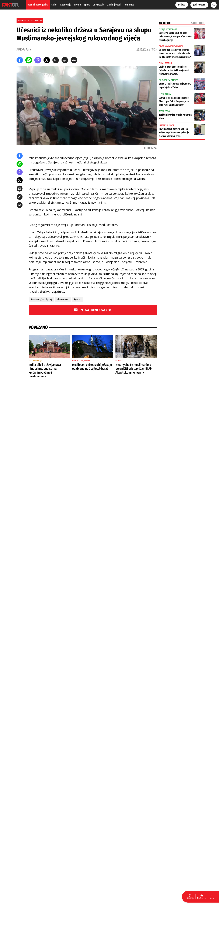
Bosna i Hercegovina (37, 4)
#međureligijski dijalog (41, 299)
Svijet (54, 4)
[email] (55, 60)
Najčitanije (201, 898)
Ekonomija (65, 4)
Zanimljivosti (114, 4)
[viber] (37, 60)
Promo (77, 4)
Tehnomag (129, 4)
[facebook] (20, 60)
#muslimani (63, 299)
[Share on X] (47, 60)
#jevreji (77, 299)
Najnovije (190, 898)
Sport (87, 4)
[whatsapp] (28, 60)
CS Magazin (98, 4)
